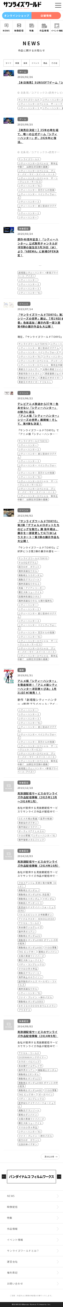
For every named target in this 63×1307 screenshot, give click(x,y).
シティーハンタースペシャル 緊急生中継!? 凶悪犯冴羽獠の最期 (38, 165)
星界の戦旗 (46, 818)
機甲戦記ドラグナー (29, 826)
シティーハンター (28, 217)
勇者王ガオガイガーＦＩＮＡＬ (35, 381)
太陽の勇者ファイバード (31, 955)
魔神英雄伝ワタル (28, 570)
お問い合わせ (15, 1283)
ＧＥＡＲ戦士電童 (28, 818)
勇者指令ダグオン (28, 377)
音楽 (25, 63)
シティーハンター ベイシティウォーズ (39, 352)
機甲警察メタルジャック (31, 839)
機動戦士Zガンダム (29, 1074)
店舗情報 (46, 15)
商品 (45, 63)
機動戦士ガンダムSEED (31, 1001)
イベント (35, 63)
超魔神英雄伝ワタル (29, 596)
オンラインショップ (17, 15)
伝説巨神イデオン (28, 1144)
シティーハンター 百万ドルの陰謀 (36, 189)
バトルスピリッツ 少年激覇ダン (35, 914)
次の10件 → (51, 1156)
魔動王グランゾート (29, 579)
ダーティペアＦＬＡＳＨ (31, 831)
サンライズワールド (29, 99)
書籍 (21, 670)
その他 (54, 63)
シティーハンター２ (29, 213)
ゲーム (22, 71)
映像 (17, 63)
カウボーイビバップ (29, 1061)
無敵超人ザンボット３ (30, 902)
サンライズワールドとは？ (23, 1250)
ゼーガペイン (46, 1094)
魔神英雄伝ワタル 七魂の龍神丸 (35, 600)
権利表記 (12, 1272)
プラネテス (24, 1009)
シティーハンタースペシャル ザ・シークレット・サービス (38, 180)
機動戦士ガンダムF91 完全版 (34, 894)
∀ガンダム (48, 898)
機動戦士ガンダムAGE (30, 947)
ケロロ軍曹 (24, 835)
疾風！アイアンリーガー (31, 587)
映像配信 (19, 30)
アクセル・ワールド (29, 923)
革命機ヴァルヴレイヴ (30, 927)
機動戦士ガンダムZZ (30, 935)
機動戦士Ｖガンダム (29, 898)
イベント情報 (57, 30)
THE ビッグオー (27, 951)
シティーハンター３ (29, 108)
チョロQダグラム (28, 562)
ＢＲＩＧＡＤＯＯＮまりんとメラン (37, 1005)
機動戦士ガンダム (47, 1069)
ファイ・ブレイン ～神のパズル (35, 997)
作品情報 (44, 30)
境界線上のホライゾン (30, 977)
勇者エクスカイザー (29, 369)
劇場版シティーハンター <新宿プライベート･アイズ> (38, 274)
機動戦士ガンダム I (29, 890)
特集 (31, 30)
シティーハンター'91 (30, 185)
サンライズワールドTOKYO (33, 343)
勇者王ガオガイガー (50, 377)
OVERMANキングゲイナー (32, 1057)
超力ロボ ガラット (29, 566)
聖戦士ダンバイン (48, 951)
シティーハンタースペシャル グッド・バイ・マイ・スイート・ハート (36, 172)
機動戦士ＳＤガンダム (30, 575)
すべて (8, 63)
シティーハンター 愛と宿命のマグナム (39, 347)
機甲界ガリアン (27, 931)
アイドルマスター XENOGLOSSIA (36, 918)
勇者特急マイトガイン (30, 373)
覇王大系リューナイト (30, 592)
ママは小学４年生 (28, 968)
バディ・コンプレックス (31, 964)
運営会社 (12, 1261)
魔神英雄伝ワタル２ (29, 583)
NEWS (6, 30)
